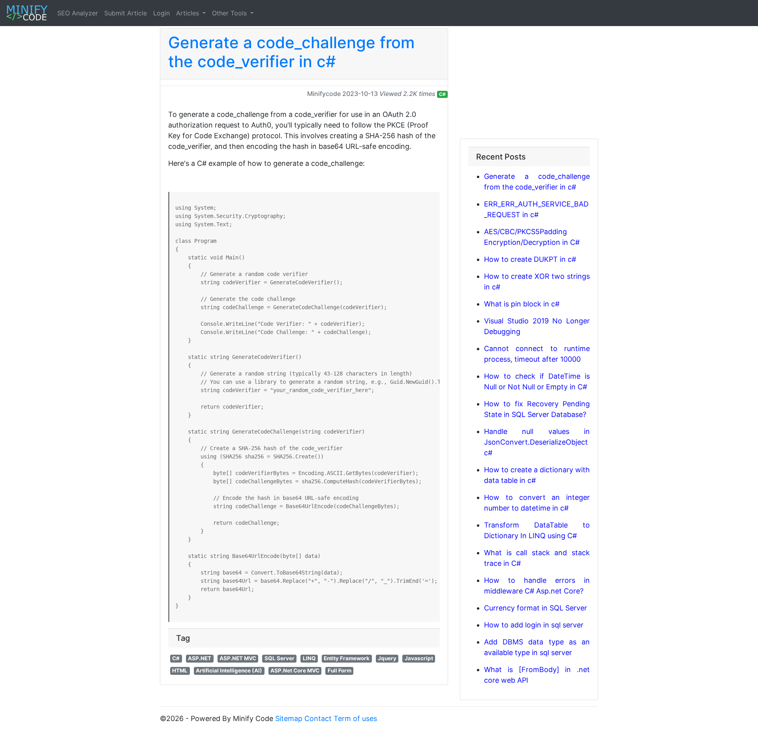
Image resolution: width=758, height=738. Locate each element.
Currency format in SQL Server (535, 608)
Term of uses (355, 718)
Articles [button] (188, 13)
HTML (180, 670)
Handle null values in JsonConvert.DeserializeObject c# (537, 442)
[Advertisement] (529, 83)
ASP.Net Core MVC (294, 670)
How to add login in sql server (534, 625)
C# (442, 94)
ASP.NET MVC (238, 658)
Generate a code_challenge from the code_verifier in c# (291, 52)
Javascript (419, 658)
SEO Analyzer (77, 13)
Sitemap (288, 718)
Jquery (387, 658)
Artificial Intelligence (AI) (229, 670)
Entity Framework (347, 658)
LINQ (309, 658)
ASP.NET (199, 658)
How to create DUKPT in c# (530, 259)
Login (161, 13)
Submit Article (125, 13)
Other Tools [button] (230, 13)
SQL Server (280, 658)
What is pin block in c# (521, 304)
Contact (318, 718)
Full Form (339, 670)
